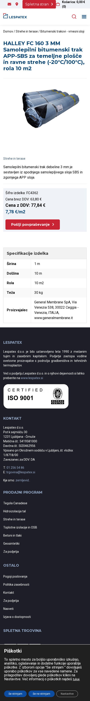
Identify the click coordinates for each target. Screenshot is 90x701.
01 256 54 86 (15, 467)
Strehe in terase (27, 31)
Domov (8, 31)
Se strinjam (15, 693)
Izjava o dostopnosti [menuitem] (17, 617)
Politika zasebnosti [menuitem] (16, 584)
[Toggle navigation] (84, 16)
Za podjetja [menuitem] (11, 551)
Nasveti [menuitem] (8, 608)
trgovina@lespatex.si (20, 472)
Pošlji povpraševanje (30, 224)
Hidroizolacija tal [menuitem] (14, 511)
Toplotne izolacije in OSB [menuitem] (20, 527)
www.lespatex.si (32, 378)
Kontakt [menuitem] (8, 592)
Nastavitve (67, 693)
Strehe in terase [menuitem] (14, 519)
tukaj (76, 679)
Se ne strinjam (41, 693)
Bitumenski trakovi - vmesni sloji (62, 31)
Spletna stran (37, 4)
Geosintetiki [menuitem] (11, 543)
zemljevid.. (23, 480)
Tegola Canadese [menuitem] (15, 503)
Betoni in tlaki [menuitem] (12, 535)
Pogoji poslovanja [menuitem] (15, 576)
